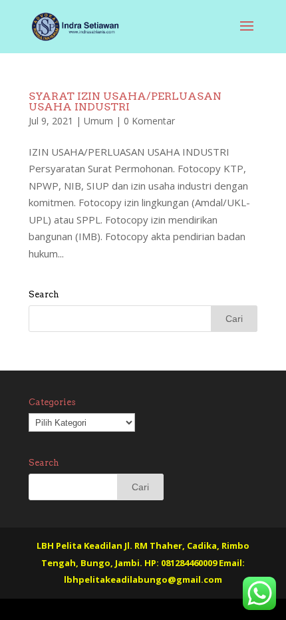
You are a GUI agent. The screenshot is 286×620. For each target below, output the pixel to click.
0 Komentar (149, 120)
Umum (98, 120)
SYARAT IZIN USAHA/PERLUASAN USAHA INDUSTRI (125, 101)
